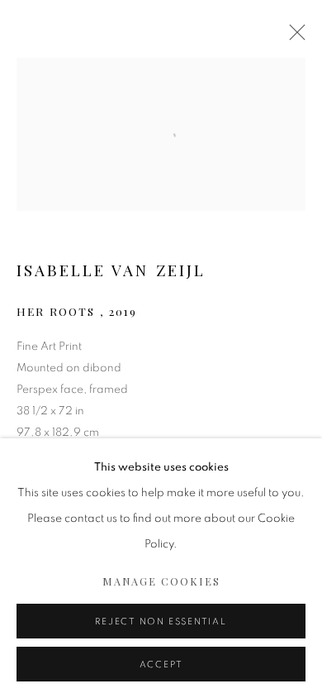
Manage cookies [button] (161, 581)
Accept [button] (161, 664)
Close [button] (293, 37)
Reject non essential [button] (160, 621)
